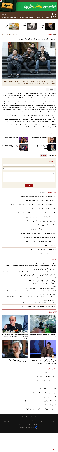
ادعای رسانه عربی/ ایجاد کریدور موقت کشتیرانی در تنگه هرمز (43, 393)
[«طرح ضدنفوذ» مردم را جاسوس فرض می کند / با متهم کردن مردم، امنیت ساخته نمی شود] (15, 349)
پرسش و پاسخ (24, 421)
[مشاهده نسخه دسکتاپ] (6, 14)
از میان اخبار (53, 134)
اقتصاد (26, 17)
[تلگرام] (22, 417)
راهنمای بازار (6, 17)
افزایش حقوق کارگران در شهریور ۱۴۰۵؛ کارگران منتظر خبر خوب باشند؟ (43, 335)
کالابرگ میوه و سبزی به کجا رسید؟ (46, 254)
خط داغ (54, 259)
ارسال (29, 185)
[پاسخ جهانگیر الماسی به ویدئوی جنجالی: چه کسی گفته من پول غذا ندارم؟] (51, 147)
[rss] (36, 417)
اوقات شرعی (16, 421)
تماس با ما (46, 421)
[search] (9, 14)
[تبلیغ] (29, 6)
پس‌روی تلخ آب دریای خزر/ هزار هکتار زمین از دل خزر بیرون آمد (39, 237)
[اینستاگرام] (27, 417)
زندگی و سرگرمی (32, 17)
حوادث (38, 17)
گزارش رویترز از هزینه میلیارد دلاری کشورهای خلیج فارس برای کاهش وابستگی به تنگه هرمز (33, 205)
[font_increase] (55, 89)
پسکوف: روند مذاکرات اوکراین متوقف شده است (43, 225)
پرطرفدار (42, 192)
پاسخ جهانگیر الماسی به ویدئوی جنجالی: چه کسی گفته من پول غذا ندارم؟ (39, 146)
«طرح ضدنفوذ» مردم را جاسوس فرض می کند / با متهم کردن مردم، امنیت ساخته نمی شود (15, 361)
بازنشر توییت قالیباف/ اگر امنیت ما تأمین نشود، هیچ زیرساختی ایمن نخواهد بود (35, 213)
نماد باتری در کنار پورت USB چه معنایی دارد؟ (46, 405)
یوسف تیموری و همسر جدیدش (11, 137)
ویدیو (11, 17)
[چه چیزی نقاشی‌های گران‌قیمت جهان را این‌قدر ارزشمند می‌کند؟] (50, 26)
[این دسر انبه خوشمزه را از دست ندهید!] (14, 26)
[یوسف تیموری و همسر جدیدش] (23, 140)
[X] (31, 417)
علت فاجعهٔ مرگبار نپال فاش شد (47, 295)
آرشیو (40, 421)
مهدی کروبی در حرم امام (49, 301)
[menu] (3, 14)
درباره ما (52, 421)
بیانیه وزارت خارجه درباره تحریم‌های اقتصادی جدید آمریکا (41, 221)
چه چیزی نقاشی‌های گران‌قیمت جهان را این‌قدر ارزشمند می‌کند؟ (42, 26)
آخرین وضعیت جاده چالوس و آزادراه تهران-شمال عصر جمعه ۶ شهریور (38, 196)
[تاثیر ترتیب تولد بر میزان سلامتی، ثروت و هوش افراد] (32, 26)
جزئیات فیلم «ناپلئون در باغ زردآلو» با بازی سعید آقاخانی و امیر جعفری (10, 146)
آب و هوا (10, 421)
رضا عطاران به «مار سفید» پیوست (39, 137)
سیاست (47, 17)
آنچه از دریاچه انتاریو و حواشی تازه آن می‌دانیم (43, 209)
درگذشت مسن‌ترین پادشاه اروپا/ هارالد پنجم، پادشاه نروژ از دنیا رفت (38, 306)
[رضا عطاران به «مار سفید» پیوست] (51, 140)
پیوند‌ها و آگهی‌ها (33, 421)
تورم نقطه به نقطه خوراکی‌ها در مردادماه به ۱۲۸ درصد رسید (40, 289)
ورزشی (42, 17)
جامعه (1, 17)
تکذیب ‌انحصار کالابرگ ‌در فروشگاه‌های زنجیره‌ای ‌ (43, 229)
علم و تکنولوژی (20, 17)
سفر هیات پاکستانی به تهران (48, 246)
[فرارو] (53, 16)
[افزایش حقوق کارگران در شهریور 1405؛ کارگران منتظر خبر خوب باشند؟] (43, 324)
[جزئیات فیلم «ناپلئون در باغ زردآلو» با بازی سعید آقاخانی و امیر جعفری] (23, 147)
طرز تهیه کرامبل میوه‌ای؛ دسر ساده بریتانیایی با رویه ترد (40, 250)
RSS (5, 421)
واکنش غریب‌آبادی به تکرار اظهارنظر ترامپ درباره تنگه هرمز (40, 241)
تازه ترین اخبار (52, 192)
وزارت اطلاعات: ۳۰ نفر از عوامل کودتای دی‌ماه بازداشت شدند (40, 200)
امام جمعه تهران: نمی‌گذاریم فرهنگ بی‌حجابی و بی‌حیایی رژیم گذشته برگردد (36, 217)
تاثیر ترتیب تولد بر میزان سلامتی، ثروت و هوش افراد (23, 26)
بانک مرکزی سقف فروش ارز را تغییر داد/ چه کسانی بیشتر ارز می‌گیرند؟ (38, 233)
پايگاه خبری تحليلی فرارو (26, 425)
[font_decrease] (47, 89)
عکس (15, 17)
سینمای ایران (43, 155)
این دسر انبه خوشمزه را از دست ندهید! (6, 26)
